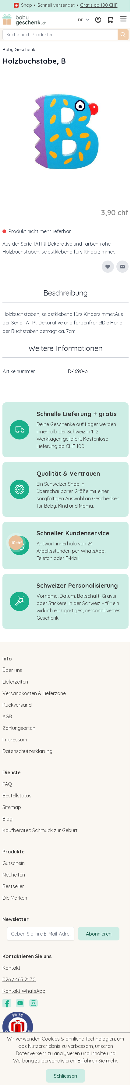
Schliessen (65, 1076)
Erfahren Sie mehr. (98, 1061)
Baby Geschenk (18, 49)
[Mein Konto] (98, 20)
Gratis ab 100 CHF (99, 5)
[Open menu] (122, 19)
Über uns (12, 670)
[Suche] (123, 34)
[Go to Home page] (24, 19)
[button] (16, 542)
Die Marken (14, 898)
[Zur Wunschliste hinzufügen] (108, 267)
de (80, 20)
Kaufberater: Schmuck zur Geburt (40, 830)
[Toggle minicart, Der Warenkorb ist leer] (110, 20)
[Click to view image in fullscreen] (65, 132)
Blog (7, 819)
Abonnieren (99, 934)
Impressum (14, 740)
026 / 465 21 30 (19, 979)
